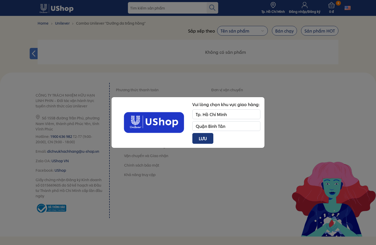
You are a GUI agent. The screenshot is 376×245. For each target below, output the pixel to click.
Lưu (203, 138)
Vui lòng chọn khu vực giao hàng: (226, 104)
